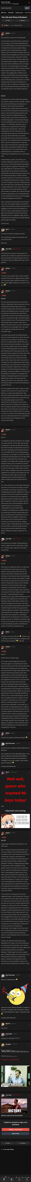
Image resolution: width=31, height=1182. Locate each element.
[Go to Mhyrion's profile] (2, 1024)
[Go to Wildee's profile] (2, 632)
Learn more (3, 3)
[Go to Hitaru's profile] (2, 772)
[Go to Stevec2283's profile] (2, 1034)
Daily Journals (18, 25)
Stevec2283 (9, 1034)
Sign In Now (15, 1133)
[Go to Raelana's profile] (2, 25)
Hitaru (7, 772)
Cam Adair (8, 249)
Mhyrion (8, 1023)
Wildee (7, 632)
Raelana (6, 25)
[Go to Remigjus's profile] (2, 1044)
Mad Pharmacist (10, 743)
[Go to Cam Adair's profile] (2, 249)
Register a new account (15, 1129)
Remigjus (8, 1044)
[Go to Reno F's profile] (2, 230)
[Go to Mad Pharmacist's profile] (2, 744)
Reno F (7, 229)
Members (15, 1044)
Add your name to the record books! (12, 1115)
